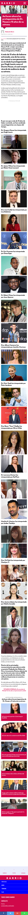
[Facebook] (3, 913)
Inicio (2, 38)
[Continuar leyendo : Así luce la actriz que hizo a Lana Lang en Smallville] (14, 708)
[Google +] (17, 913)
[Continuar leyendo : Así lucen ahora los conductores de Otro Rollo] (14, 728)
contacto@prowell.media (7, 905)
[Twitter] (10, 913)
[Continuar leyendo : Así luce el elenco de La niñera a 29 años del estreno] (14, 766)
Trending (4, 38)
